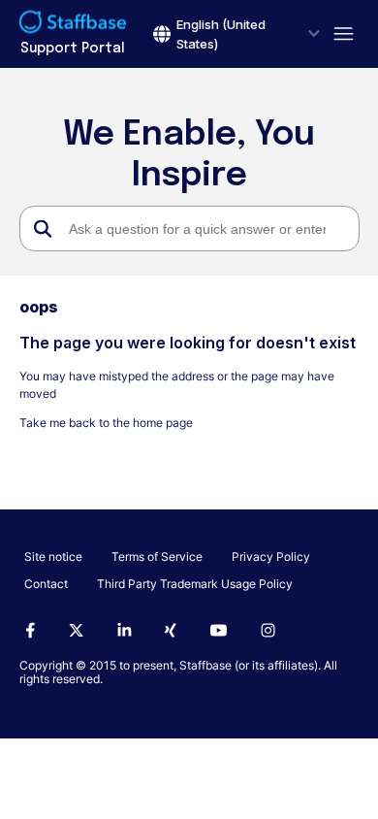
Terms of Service (157, 556)
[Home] (72, 24)
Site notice (53, 556)
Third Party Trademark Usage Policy (195, 583)
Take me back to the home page (106, 422)
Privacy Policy (271, 556)
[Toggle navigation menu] (339, 34)
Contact (46, 583)
